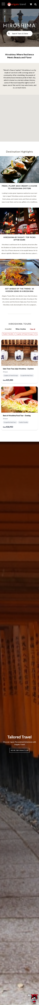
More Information (19, 750)
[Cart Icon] (31, 4)
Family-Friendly (8, 334)
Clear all (32, 329)
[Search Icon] (35, 4)
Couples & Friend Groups (24, 334)
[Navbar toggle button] (3, 4)
